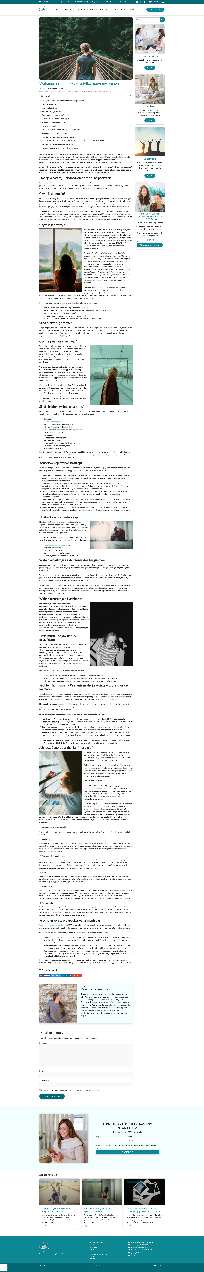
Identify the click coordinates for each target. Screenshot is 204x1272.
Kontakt (134, 9)
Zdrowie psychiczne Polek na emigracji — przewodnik (56, 1210)
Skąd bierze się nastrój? (51, 111)
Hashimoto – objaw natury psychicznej (58, 137)
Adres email (44, 1081)
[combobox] (147, 19)
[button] (131, 96)
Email (130, 1136)
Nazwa (42, 1071)
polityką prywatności (115, 1148)
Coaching (78, 9)
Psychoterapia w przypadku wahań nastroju (60, 148)
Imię (97, 1136)
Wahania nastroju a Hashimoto (54, 133)
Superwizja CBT (94, 9)
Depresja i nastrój (49, 970)
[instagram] (141, 2)
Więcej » (45, 1226)
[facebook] (137, 2)
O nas (107, 9)
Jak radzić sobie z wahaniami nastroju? (57, 144)
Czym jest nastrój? (49, 108)
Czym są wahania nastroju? (53, 115)
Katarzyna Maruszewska (94, 989)
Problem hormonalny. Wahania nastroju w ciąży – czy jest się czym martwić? (73, 140)
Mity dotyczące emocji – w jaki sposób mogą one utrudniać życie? (144, 1210)
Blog (117, 9)
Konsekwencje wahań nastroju (54, 122)
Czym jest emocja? (49, 104)
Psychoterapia (62, 9)
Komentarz (43, 1043)
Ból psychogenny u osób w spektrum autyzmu (97, 1210)
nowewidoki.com (105, 1266)
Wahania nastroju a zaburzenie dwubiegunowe (61, 129)
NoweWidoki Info (46, 1266)
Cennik (124, 9)
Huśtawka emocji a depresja (53, 126)
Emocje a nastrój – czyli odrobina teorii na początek (63, 100)
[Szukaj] (162, 19)
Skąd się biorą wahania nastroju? (55, 119)
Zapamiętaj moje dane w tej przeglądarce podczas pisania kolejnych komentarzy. (70, 1090)
